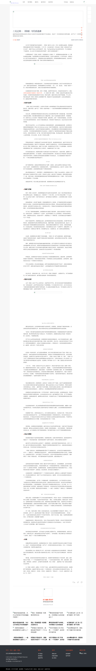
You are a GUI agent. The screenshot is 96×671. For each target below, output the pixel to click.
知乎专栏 (68, 656)
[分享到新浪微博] (78, 582)
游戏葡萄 (21, 669)
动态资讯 (50, 2)
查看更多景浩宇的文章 (48, 604)
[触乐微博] (78, 2)
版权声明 (40, 658)
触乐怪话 (43, 2)
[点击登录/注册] (84, 2)
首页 (24, 2)
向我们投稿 (55, 656)
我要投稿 (72, 2)
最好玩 (36, 2)
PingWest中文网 (28, 669)
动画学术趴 (47, 669)
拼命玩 (35, 669)
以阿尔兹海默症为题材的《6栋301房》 (33, 93)
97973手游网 (14, 669)
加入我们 (54, 658)
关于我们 (40, 653)
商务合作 (54, 653)
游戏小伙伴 (41, 669)
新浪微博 (68, 653)
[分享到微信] (82, 582)
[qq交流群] (81, 2)
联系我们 (40, 656)
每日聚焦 (30, 2)
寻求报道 (66, 2)
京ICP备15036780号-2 (11, 659)
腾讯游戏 (8, 669)
